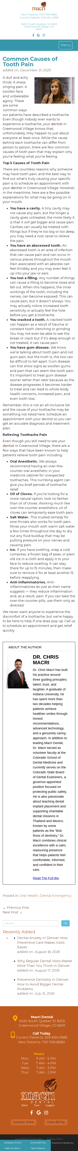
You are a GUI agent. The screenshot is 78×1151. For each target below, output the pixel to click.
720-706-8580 (48, 14)
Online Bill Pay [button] (56, 1122)
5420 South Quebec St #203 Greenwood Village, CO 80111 (39, 26)
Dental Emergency (55, 896)
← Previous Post (16, 908)
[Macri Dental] (39, 7)
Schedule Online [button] (23, 1122)
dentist (57, 124)
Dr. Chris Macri (46, 659)
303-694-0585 (50, 17)
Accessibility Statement (28, 1138)
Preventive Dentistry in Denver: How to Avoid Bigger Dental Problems (43, 984)
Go (65, 923)
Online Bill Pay (38, 1142)
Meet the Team (12, 1148)
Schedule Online (12, 1142)
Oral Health (29, 896)
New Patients (38, 1148)
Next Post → (12, 912)
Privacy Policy (55, 1138)
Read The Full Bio (46, 878)
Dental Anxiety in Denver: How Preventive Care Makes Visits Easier (42, 942)
